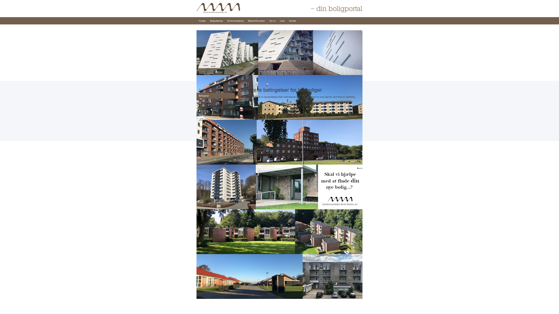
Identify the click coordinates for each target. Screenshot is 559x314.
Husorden (203, 107)
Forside (202, 20)
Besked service (206, 101)
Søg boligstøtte (205, 126)
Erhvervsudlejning (235, 20)
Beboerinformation (256, 20)
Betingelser (204, 95)
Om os (272, 20)
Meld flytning (204, 120)
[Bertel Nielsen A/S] (218, 8)
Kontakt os (203, 89)
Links (282, 20)
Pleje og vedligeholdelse (210, 114)
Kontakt (292, 20)
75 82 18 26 (207, 168)
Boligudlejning (216, 20)
